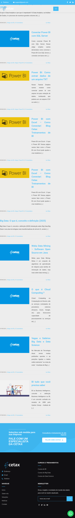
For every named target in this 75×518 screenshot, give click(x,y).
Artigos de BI (10, 22)
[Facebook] (67, 2)
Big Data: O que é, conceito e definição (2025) (23, 220)
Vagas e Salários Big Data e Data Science (41, 341)
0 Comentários (19, 22)
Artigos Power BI (19, 62)
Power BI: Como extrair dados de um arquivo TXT (41, 76)
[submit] (70, 498)
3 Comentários (19, 415)
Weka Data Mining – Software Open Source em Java (41, 249)
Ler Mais (48, 22)
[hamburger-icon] (56, 9)
